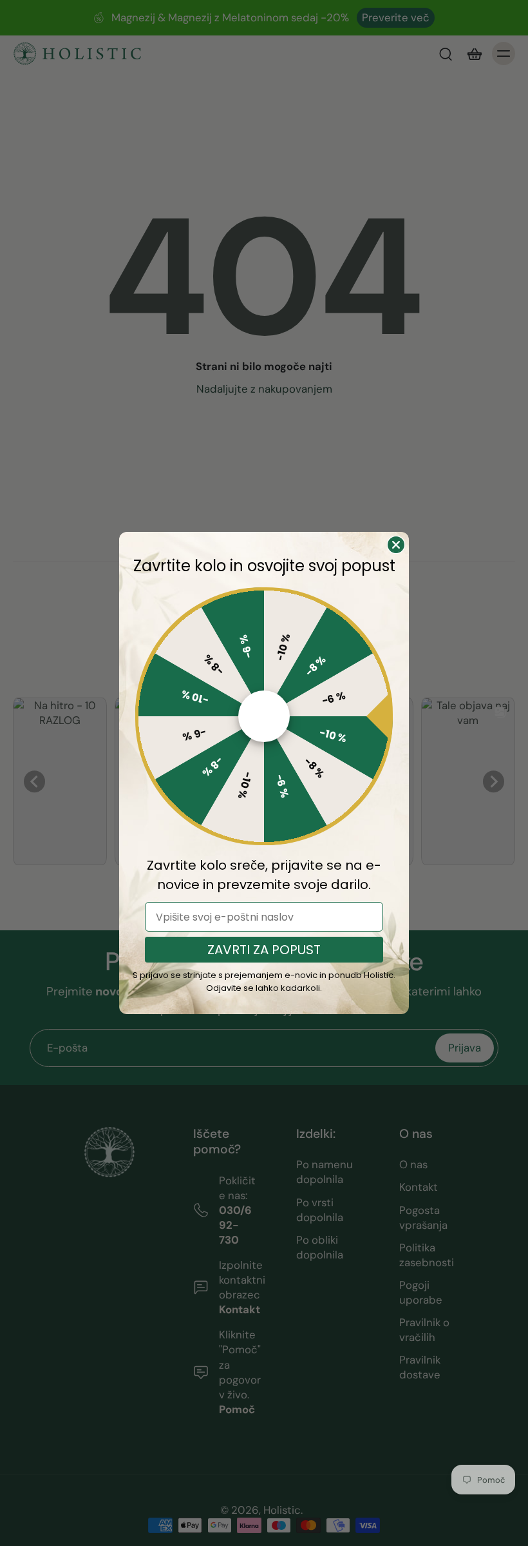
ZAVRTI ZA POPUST (264, 950)
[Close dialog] (396, 545)
